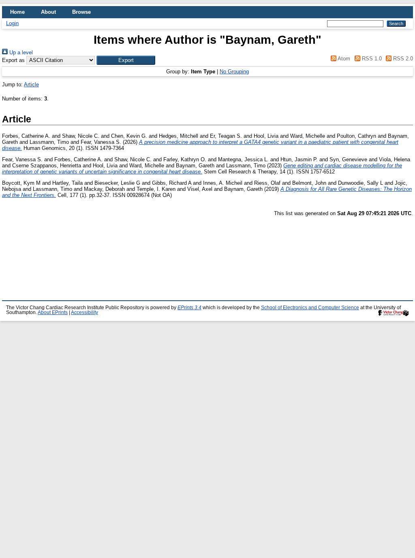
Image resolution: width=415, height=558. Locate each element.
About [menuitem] (48, 12)
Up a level (20, 52)
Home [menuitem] (17, 12)
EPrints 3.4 (189, 307)
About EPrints (53, 312)
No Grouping (234, 71)
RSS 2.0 (402, 59)
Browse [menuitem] (81, 12)
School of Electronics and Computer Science (310, 307)
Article (31, 84)
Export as (13, 60)
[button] (125, 60)
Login (12, 23)
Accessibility (84, 312)
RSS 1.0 (370, 59)
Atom (343, 59)
